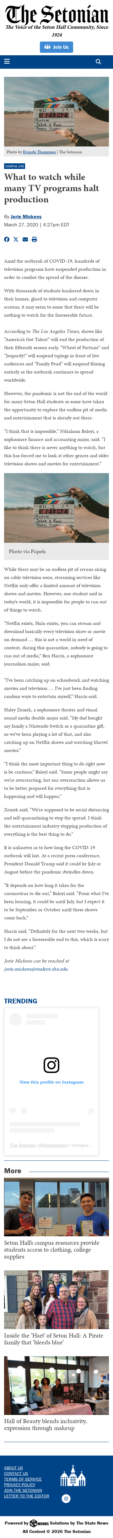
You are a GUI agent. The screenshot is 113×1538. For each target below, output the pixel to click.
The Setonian (22, 1145)
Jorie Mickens (26, 216)
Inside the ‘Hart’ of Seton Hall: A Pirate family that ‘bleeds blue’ (53, 1339)
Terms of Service (23, 1479)
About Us (13, 1468)
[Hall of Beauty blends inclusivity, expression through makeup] (56, 1385)
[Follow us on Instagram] (66, 1498)
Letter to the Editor (26, 1496)
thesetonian (55, 1145)
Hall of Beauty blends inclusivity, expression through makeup (45, 1424)
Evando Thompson (39, 152)
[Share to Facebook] (6, 239)
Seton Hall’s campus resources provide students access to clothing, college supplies (52, 1249)
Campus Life (14, 166)
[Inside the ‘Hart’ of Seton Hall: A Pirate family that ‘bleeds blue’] (56, 1299)
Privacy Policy (19, 1484)
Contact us (16, 1473)
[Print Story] (34, 239)
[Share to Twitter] (16, 239)
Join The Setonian (23, 1490)
